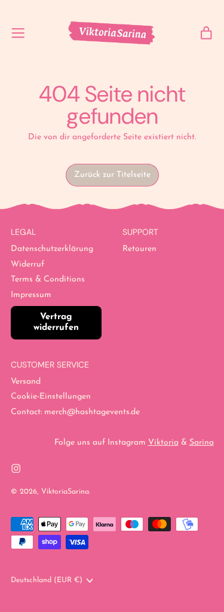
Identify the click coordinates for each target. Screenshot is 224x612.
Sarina (201, 442)
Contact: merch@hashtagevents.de (75, 412)
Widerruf (27, 264)
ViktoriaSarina (65, 491)
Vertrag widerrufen (56, 322)
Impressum (31, 294)
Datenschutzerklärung (52, 248)
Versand (26, 381)
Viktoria (163, 442)
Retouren (139, 248)
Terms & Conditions (48, 279)
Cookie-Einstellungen (51, 396)
